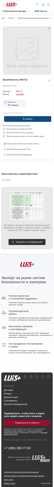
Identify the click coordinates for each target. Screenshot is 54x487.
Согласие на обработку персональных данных (21, 472)
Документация (11, 397)
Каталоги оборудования (15, 404)
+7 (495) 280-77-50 (17, 448)
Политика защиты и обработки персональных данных (24, 476)
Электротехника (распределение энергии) (33, 18)
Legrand (20, 94)
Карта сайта (8, 480)
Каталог (11, 18)
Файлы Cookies (9, 483)
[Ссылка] (12, 378)
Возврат (8, 394)
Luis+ (3, 18)
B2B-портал (41, 11)
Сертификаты (10, 401)
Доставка (8, 390)
